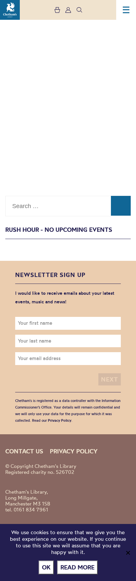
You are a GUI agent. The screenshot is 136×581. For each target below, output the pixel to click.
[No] (127, 552)
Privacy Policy (59, 420)
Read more (77, 567)
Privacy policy (74, 451)
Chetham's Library (10, 10)
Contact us (24, 451)
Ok (46, 567)
